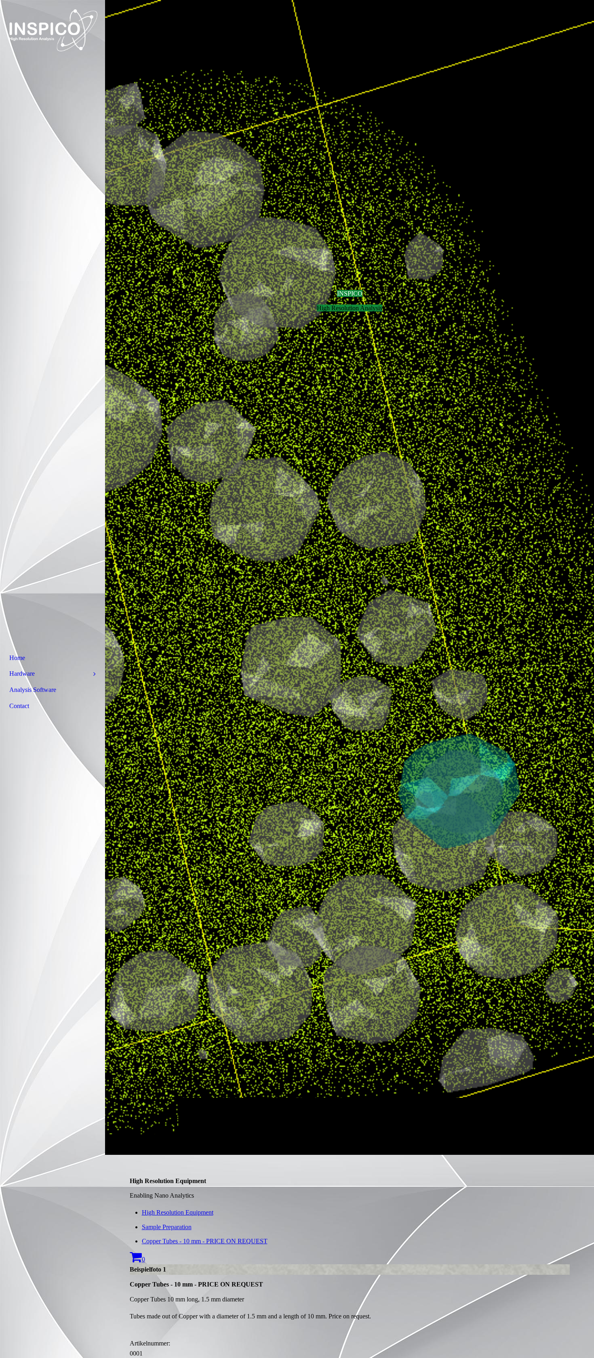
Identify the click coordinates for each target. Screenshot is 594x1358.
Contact (19, 705)
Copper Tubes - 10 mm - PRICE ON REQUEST (205, 1241)
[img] (349, 577)
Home (17, 657)
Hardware (22, 673)
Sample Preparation (167, 1226)
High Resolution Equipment (177, 1212)
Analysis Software (32, 689)
